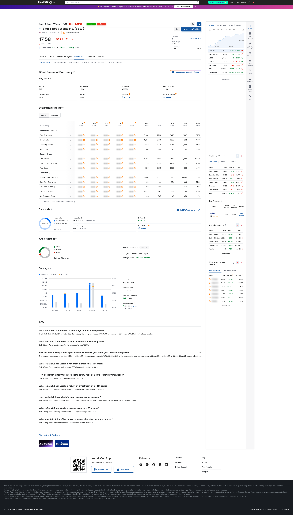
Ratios (93, 62)
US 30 (211, 58)
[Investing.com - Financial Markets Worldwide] (47, 2)
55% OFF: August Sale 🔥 (218, 2)
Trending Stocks (216, 225)
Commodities (221, 25)
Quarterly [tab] (54, 115)
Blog (203, 458)
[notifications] (249, 2)
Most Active (213, 161)
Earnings (111, 62)
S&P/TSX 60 (213, 54)
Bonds (231, 25)
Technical (90, 56)
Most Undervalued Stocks (217, 263)
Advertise (179, 462)
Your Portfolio (207, 467)
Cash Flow (85, 62)
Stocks (238, 25)
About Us (178, 458)
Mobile (204, 462)
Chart (51, 56)
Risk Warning (285, 509)
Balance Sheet (74, 62)
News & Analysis (64, 56)
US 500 (211, 61)
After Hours (46, 48)
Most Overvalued (230, 270)
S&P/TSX (212, 50)
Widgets (205, 472)
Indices (211, 25)
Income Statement (60, 62)
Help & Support (181, 467)
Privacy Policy (272, 509)
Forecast (119, 62)
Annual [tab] (43, 115)
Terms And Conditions (256, 509)
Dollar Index (213, 72)
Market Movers (215, 156)
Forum (101, 56)
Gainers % (223, 161)
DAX (210, 69)
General (42, 56)
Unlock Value (194, 39)
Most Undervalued (215, 270)
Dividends (101, 62)
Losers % (233, 161)
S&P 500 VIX (213, 65)
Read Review (241, 214)
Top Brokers (214, 201)
